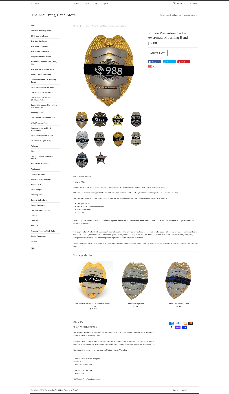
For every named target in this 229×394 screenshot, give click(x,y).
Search (76, 3)
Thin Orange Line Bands (40, 51)
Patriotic (34, 241)
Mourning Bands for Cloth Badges (43, 231)
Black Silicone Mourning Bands (42, 87)
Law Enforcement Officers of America (42, 157)
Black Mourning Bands (39, 36)
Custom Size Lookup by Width (42, 92)
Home (33, 25)
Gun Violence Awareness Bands (43, 118)
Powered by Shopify (71, 390)
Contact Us (35, 220)
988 (91, 187)
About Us (86, 3)
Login (96, 3)
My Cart (181, 3)
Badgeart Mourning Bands (41, 56)
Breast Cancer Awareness (41, 74)
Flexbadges (35, 169)
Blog (32, 151)
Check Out (194, 3)
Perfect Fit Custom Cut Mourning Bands (43, 80)
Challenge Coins (37, 195)
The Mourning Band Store (54, 390)
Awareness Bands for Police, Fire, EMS (44, 63)
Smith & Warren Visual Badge (42, 135)
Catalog (34, 215)
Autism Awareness (38, 205)
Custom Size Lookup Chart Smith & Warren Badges (44, 106)
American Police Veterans (41, 179)
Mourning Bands (37, 112)
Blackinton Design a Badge (41, 141)
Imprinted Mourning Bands (41, 31)
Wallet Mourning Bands (39, 123)
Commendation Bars (39, 200)
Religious (34, 146)
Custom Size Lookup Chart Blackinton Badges (41, 98)
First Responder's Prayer (40, 210)
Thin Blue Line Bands (39, 41)
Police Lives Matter (38, 174)
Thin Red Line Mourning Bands (42, 69)
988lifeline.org (103, 187)
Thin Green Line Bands (39, 46)
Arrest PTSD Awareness (40, 164)
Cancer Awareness (38, 236)
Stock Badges (36, 189)
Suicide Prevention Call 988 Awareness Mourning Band (106, 26)
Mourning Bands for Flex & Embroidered (41, 129)
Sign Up (105, 3)
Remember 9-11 (37, 184)
